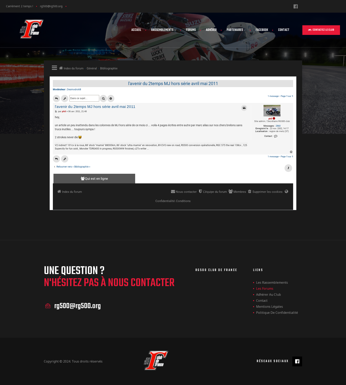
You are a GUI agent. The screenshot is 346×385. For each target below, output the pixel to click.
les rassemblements (272, 282)
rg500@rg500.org (51, 6)
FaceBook (262, 30)
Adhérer (211, 30)
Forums (191, 30)
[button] (321, 30)
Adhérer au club (268, 294)
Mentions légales (269, 306)
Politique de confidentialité (277, 312)
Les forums (264, 288)
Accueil (136, 30)
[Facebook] (296, 6)
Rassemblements (162, 30)
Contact (283, 30)
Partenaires (235, 30)
